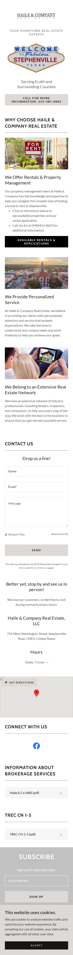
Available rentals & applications (36, 241)
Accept (36, 945)
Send (36, 550)
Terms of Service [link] (38, 567)
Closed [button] (39, 662)
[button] (6, 534)
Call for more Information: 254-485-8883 (36, 99)
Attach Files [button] (16, 534)
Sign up (36, 896)
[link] (36, 16)
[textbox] (36, 471)
